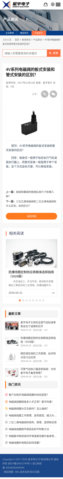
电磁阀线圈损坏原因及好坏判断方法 (29, 429)
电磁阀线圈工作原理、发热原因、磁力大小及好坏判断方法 (33, 415)
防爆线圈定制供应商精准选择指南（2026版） (38, 339)
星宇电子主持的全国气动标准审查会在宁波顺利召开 (38, 324)
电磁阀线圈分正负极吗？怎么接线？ (29, 408)
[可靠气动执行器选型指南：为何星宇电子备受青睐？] (11, 372)
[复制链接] (44, 94)
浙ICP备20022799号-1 (20, 463)
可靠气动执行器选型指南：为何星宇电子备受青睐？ (38, 371)
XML (17, 471)
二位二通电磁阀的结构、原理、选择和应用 (33, 422)
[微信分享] (53, 94)
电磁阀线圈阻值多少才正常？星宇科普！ (31, 401)
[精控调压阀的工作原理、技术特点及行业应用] (11, 357)
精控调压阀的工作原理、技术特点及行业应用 (38, 355)
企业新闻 (10, 33)
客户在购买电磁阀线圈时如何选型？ (29, 394)
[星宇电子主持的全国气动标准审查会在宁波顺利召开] (11, 325)
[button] (20, 300)
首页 (17, 39)
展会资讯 (24, 33)
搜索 (55, 53)
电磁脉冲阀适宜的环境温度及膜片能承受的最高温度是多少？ (33, 436)
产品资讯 (39, 33)
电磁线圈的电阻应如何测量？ (25, 442)
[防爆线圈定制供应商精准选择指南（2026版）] (31, 255)
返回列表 (31, 216)
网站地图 (8, 471)
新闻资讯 (26, 39)
